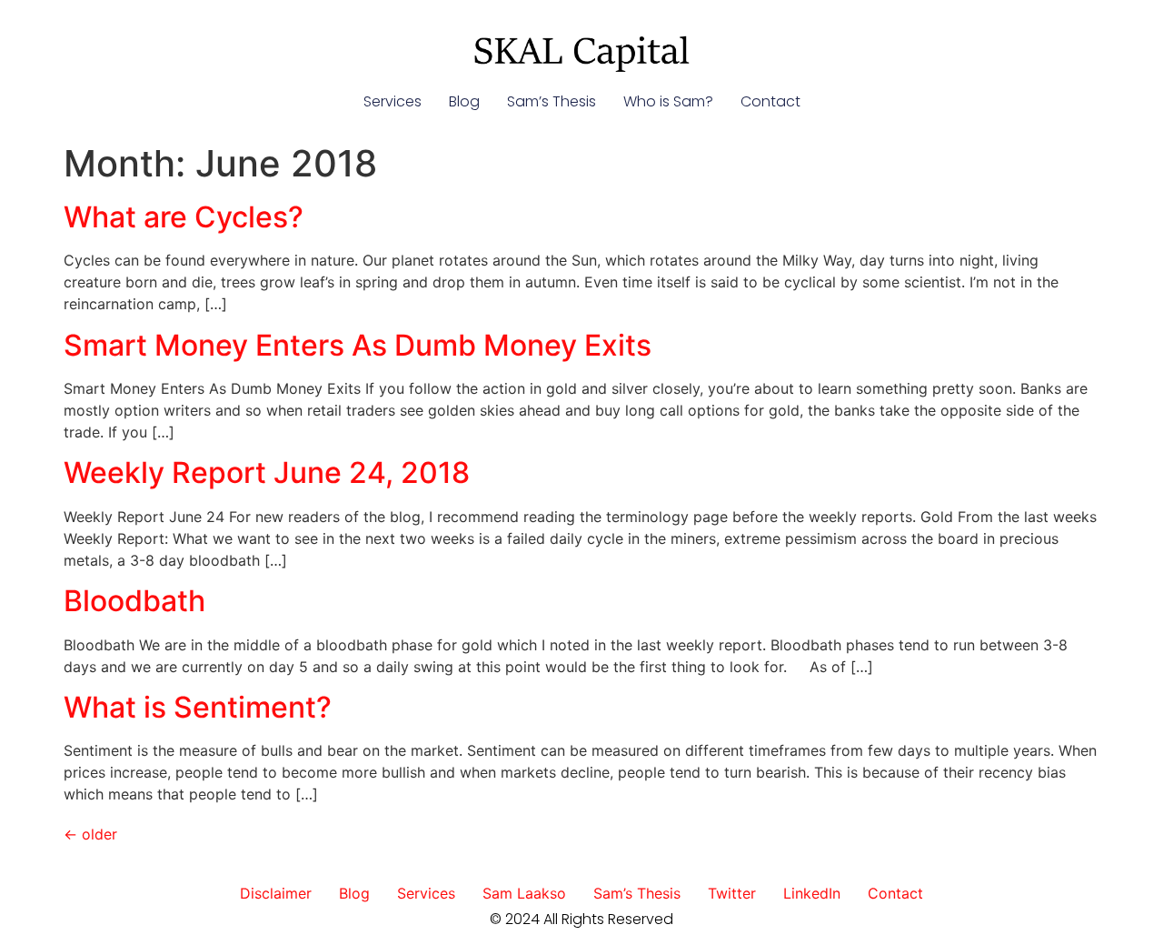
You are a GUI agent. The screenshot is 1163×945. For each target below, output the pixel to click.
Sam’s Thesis (551, 101)
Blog (464, 101)
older (90, 834)
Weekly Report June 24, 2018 (267, 472)
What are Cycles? (183, 217)
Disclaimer (276, 893)
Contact (770, 101)
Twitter (732, 893)
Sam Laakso (524, 893)
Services (392, 101)
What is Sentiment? (198, 707)
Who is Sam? (668, 101)
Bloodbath (134, 600)
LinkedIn (811, 893)
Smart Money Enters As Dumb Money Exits (357, 345)
